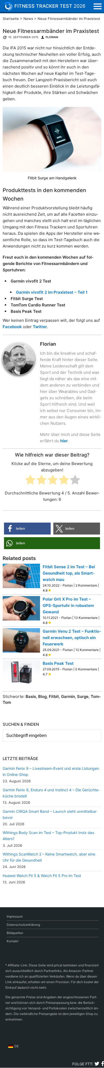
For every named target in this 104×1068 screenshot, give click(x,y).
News (28, 18)
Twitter (40, 326)
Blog (42, 696)
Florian (52, 37)
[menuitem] (13, 1046)
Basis (31, 696)
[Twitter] (96, 1064)
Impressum (15, 916)
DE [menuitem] (16, 1046)
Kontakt (12, 941)
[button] (27, 529)
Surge (83, 696)
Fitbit (54, 696)
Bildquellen (15, 933)
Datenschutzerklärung (23, 925)
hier (64, 440)
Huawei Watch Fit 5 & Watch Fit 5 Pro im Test (42, 875)
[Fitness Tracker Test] (12, 6)
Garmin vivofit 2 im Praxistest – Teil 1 (51, 292)
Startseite (11, 18)
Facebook (12, 326)
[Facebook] (102, 1064)
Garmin (68, 696)
